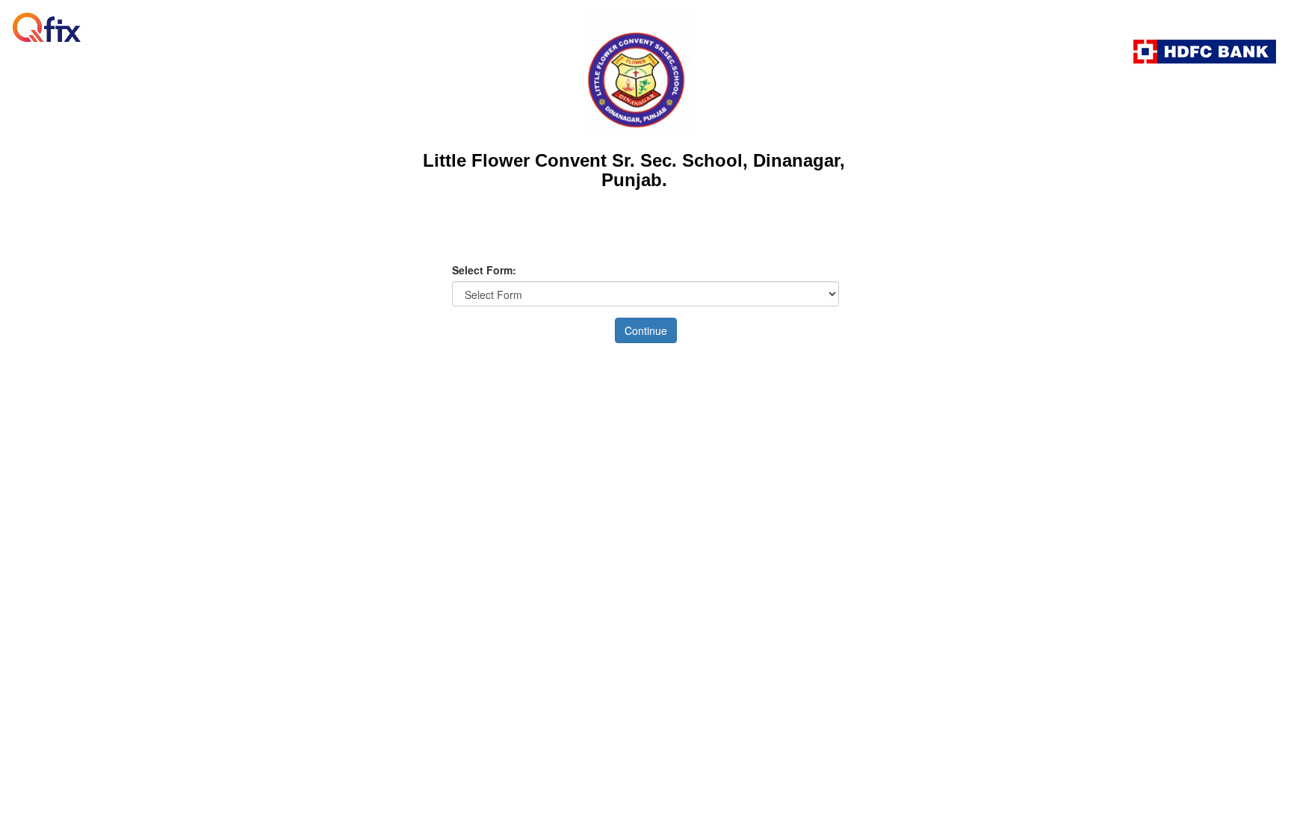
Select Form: (484, 269)
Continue (646, 330)
